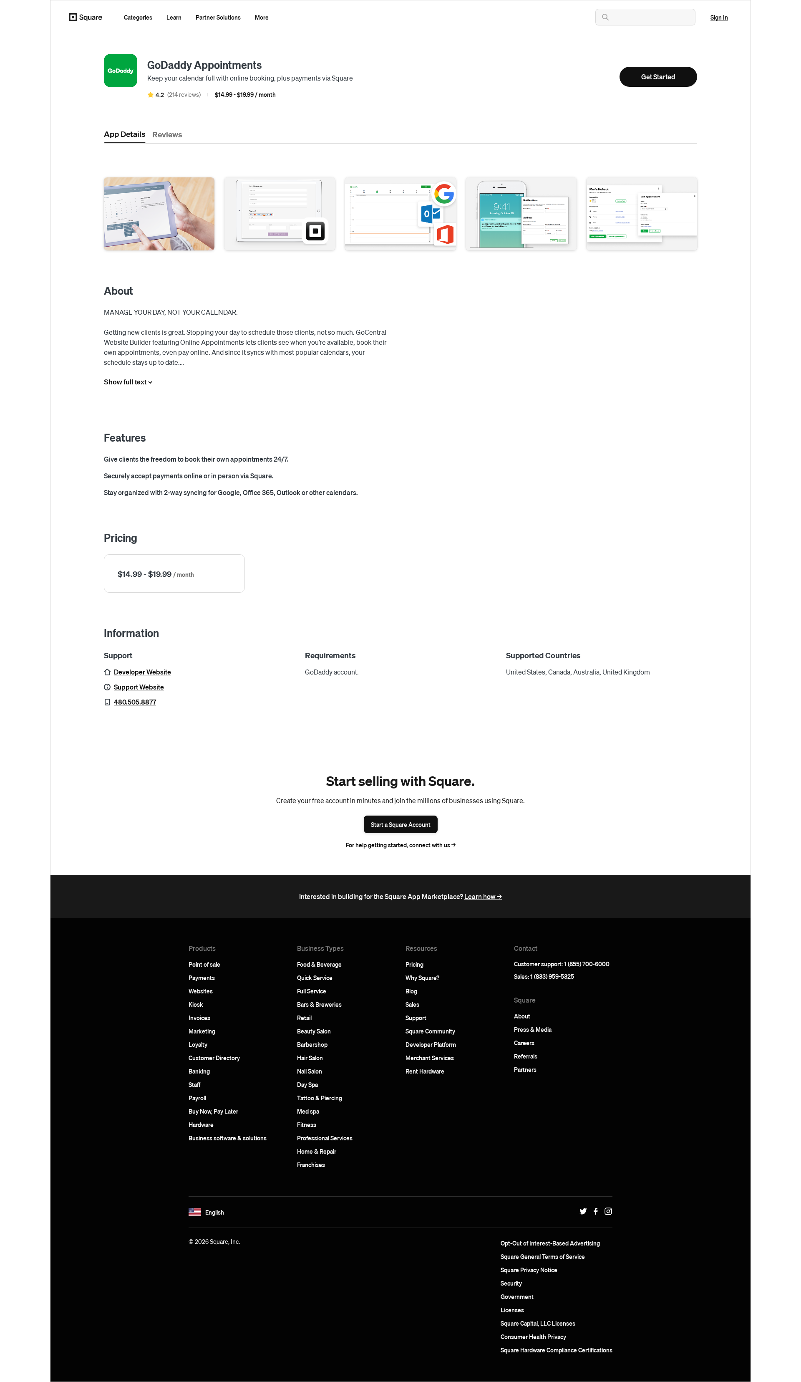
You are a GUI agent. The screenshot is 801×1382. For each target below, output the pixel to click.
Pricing (414, 964)
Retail (304, 1017)
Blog (411, 991)
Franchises (311, 1164)
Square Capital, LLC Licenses (538, 1323)
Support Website (139, 686)
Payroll (197, 1098)
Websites (201, 991)
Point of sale (204, 964)
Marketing (202, 1031)
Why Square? (422, 977)
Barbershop (312, 1044)
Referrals (525, 1056)
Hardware (201, 1124)
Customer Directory (214, 1057)
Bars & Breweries (319, 1004)
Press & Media (533, 1029)
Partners (525, 1069)
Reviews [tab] (167, 134)
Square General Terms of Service (543, 1256)
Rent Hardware (425, 1071)
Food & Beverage (319, 964)
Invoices (199, 1017)
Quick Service (314, 977)
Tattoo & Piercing (319, 1098)
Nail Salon (309, 1071)
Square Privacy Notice (529, 1269)
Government (517, 1296)
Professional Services (325, 1138)
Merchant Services (430, 1057)
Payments (202, 977)
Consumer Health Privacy (533, 1336)
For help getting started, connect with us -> (401, 845)
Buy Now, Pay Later (213, 1111)
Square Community (430, 1031)
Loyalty (198, 1044)
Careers (524, 1042)
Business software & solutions (228, 1138)
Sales (412, 1004)
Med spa (308, 1111)
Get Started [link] (658, 76)
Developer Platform (431, 1044)
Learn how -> (483, 896)
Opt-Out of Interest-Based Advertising (550, 1243)
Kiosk (196, 1004)
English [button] (214, 1212)
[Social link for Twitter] (581, 1211)
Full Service (311, 991)
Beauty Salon (314, 1031)
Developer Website (142, 671)
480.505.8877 (135, 701)
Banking (199, 1071)
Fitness (306, 1124)
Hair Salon (310, 1057)
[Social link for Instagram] (606, 1211)
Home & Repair (316, 1151)
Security (511, 1283)
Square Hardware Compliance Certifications (556, 1350)
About (522, 1016)
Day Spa (307, 1084)
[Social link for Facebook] (593, 1211)
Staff (194, 1084)
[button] (138, 17)
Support (416, 1017)
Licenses (512, 1310)
